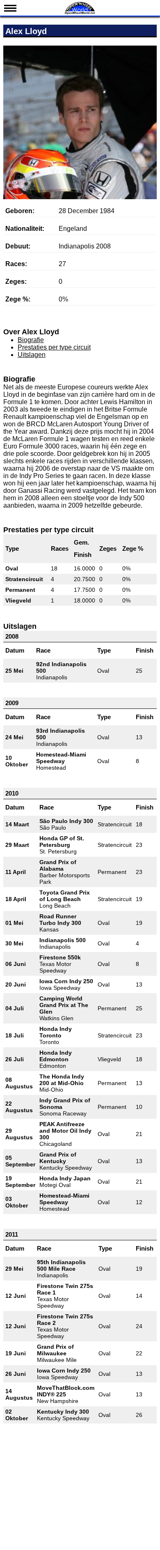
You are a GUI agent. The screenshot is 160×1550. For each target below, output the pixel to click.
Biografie (31, 339)
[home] (80, 13)
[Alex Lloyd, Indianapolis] (80, 161)
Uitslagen (32, 354)
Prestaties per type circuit (54, 347)
